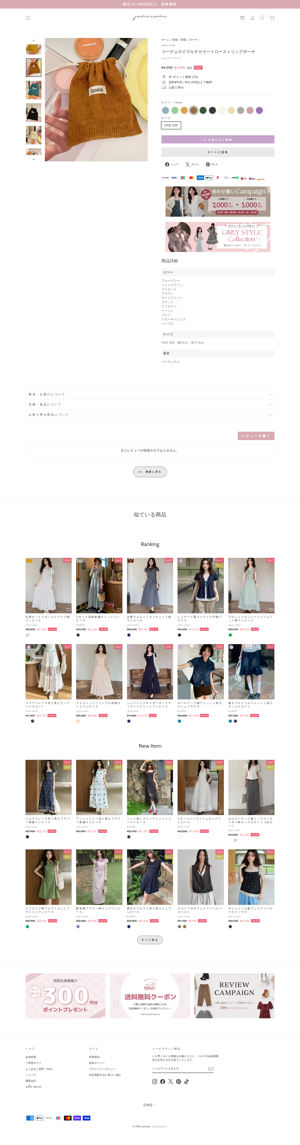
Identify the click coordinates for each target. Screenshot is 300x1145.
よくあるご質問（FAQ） (40, 1069)
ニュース (31, 1075)
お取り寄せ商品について (49, 415)
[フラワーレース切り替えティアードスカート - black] (32, 721)
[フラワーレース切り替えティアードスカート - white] (27, 721)
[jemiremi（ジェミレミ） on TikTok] (186, 1081)
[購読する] (210, 1068)
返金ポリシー (97, 1063)
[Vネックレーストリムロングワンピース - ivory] (179, 837)
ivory (222, 110)
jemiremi (168, 45)
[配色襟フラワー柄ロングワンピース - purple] (78, 927)
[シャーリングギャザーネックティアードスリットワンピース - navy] (129, 721)
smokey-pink (250, 110)
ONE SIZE (171, 125)
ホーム (165, 40)
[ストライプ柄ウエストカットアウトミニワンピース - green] (27, 927)
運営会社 (31, 1081)
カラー (171, 102)
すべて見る (150, 940)
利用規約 (94, 1057)
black (212, 110)
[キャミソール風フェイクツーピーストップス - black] (230, 927)
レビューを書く (256, 435)
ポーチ (193, 40)
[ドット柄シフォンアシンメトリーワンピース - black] (129, 837)
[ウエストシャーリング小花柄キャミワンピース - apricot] (78, 721)
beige (231, 110)
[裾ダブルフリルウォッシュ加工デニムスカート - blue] (230, 721)
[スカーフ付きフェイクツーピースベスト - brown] (185, 927)
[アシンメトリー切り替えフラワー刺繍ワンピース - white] (78, 837)
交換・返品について (45, 404)
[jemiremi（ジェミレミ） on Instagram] (154, 1081)
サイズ (166, 118)
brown (194, 110)
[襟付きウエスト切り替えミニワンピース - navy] (129, 927)
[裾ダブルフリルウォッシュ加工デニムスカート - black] (235, 721)
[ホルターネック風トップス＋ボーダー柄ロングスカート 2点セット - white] (230, 840)
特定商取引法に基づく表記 (105, 1075)
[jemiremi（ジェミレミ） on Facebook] (162, 1081)
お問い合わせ (33, 1087)
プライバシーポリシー (102, 1069)
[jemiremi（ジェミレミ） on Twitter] (170, 1081)
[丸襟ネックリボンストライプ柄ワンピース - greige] (27, 635)
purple (259, 110)
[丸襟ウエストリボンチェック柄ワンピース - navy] (129, 635)
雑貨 (175, 40)
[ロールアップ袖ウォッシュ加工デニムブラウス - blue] (179, 721)
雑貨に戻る (153, 472)
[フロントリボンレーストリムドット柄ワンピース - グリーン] (230, 635)
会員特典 (31, 1057)
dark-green (203, 110)
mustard (184, 110)
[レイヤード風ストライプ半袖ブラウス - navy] (179, 635)
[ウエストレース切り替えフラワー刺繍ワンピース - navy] (27, 837)
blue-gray (165, 110)
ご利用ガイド (33, 1063)
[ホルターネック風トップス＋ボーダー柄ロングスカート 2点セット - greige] (235, 840)
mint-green (175, 110)
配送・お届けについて (47, 394)
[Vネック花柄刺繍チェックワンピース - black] (78, 635)
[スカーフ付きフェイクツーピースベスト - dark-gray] (179, 927)
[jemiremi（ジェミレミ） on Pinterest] (178, 1081)
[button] (217, 139)
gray (241, 110)
